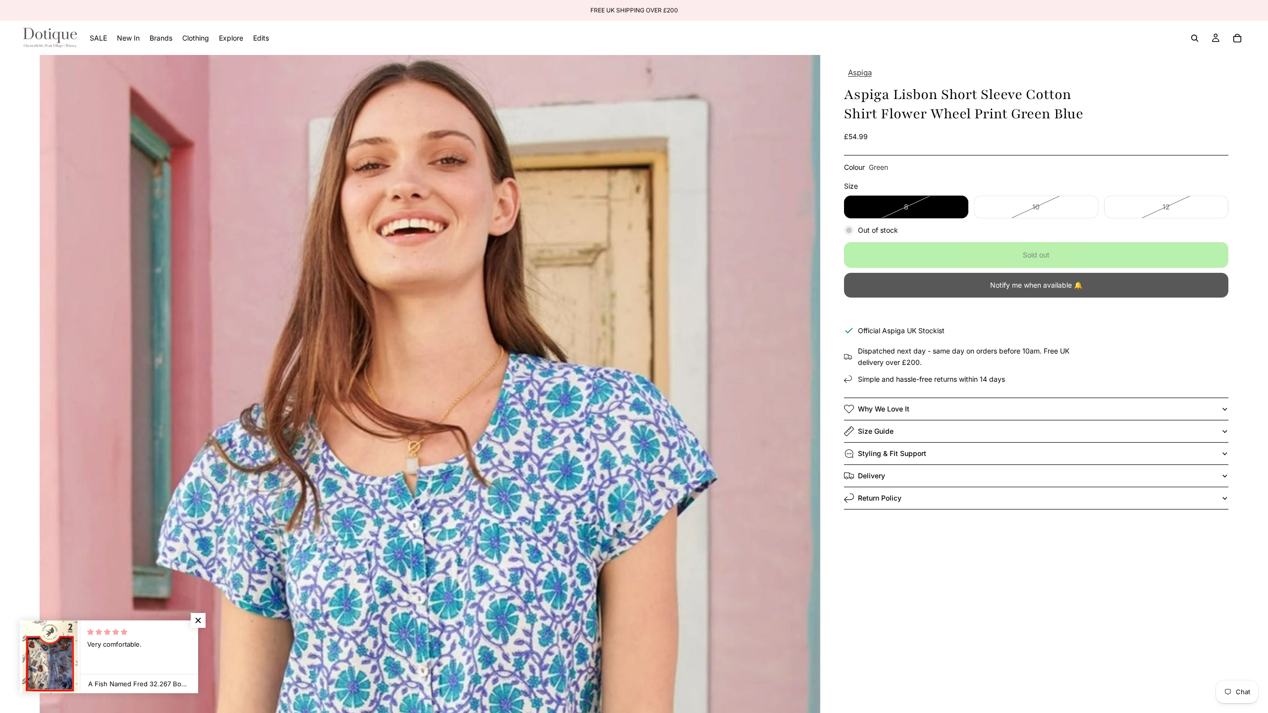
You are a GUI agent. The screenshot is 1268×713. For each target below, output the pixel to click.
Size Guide (876, 431)
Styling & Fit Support (892, 453)
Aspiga (860, 72)
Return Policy (879, 498)
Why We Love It (883, 409)
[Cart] (1237, 38)
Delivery (871, 475)
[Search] (1195, 38)
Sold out (1036, 255)
